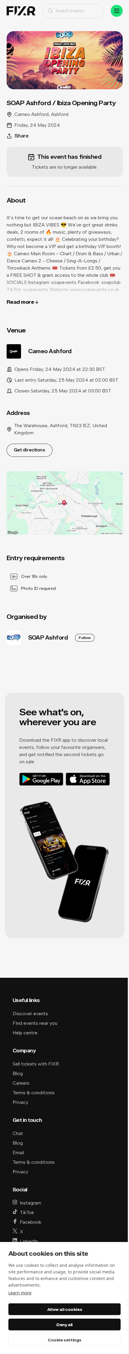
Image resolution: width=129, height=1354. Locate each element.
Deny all (64, 1324)
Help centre (25, 1033)
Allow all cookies (64, 1309)
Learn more (20, 1293)
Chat (18, 1133)
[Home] (21, 11)
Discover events (30, 1013)
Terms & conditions (34, 1092)
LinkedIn (29, 1241)
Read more (20, 302)
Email (18, 1152)
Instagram (30, 1203)
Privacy (20, 1102)
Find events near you (35, 1023)
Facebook (30, 1222)
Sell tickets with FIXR (36, 1064)
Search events (70, 10)
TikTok (27, 1212)
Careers (21, 1083)
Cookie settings (64, 1340)
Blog (18, 1073)
